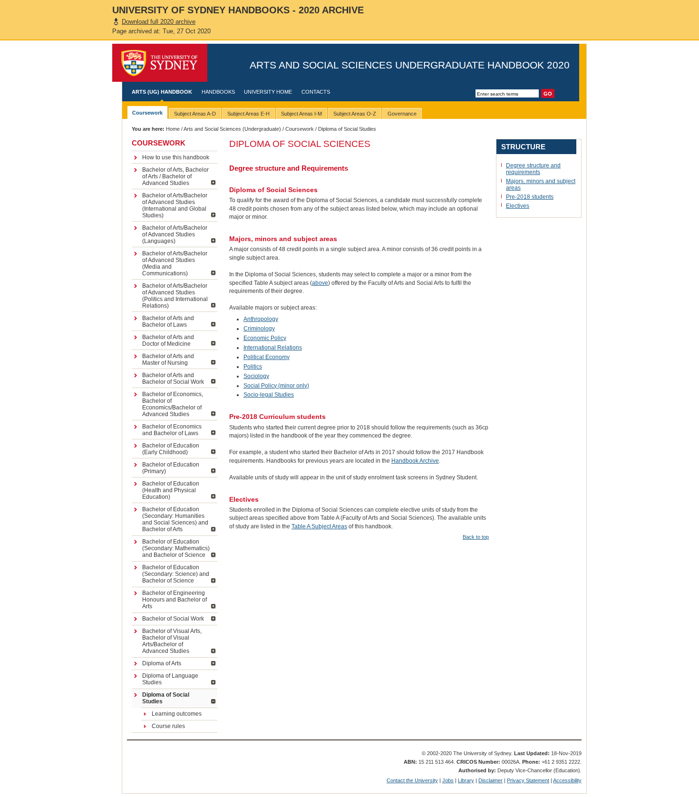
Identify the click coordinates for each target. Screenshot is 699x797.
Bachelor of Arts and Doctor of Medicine (168, 340)
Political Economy (266, 357)
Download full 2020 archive (158, 21)
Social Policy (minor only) (276, 385)
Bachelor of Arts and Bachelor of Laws (168, 321)
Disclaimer (490, 780)
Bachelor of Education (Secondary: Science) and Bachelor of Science (175, 574)
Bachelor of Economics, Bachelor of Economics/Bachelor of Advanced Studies (172, 404)
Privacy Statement (528, 780)
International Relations (272, 347)
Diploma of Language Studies (170, 679)
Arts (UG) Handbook (162, 92)
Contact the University (412, 780)
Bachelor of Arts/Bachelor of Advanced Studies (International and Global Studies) (174, 205)
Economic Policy (264, 338)
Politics (252, 366)
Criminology (259, 328)
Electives (517, 206)
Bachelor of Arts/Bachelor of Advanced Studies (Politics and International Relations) (175, 295)
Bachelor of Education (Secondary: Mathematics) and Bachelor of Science (176, 548)
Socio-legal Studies (268, 394)
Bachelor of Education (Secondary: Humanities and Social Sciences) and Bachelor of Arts (175, 519)
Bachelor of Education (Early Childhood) (170, 449)
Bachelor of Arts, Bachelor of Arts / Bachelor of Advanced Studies (175, 176)
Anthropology (260, 319)
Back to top (476, 537)
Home (173, 129)
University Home (268, 92)
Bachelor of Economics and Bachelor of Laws (172, 430)
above (320, 283)
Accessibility (567, 780)
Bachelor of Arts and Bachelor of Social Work (173, 378)
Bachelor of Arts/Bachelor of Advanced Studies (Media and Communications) (174, 263)
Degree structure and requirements (533, 168)
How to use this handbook (175, 157)
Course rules (168, 726)
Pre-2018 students (529, 197)
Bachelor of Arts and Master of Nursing (168, 359)
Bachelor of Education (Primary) (170, 468)
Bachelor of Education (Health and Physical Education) (170, 490)
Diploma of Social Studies (165, 698)
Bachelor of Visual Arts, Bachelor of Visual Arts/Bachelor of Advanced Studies (172, 641)
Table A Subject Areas (319, 526)
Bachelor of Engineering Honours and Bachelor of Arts (174, 600)
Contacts (315, 92)
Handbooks (218, 92)
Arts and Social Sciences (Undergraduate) (232, 129)
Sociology (256, 376)
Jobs (448, 780)
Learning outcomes (177, 713)
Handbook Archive (415, 460)
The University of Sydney (159, 63)
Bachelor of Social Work (173, 618)
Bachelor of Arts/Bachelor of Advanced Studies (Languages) (174, 234)
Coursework (299, 129)
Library (466, 780)
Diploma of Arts (161, 663)
